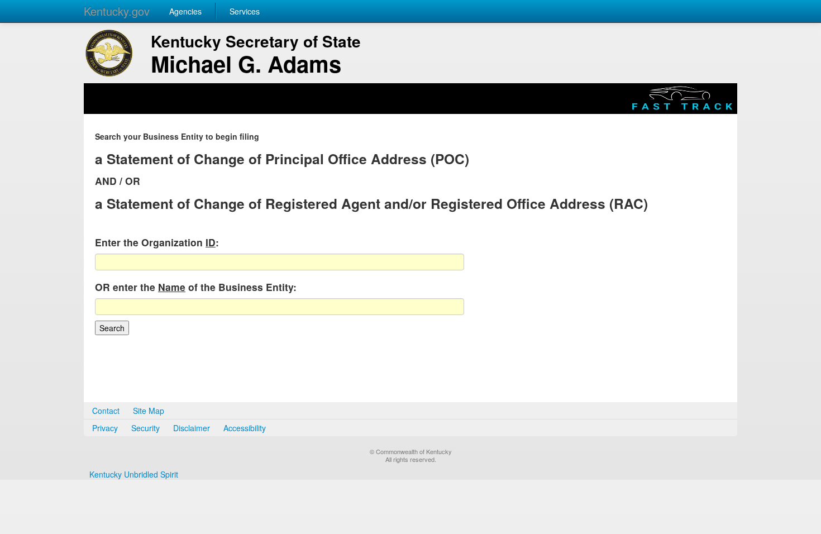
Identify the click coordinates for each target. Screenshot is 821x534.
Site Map (148, 410)
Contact (106, 410)
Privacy (105, 427)
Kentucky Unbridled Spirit (133, 474)
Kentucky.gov (117, 11)
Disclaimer (191, 427)
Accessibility (244, 427)
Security (145, 427)
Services (245, 11)
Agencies (185, 11)
